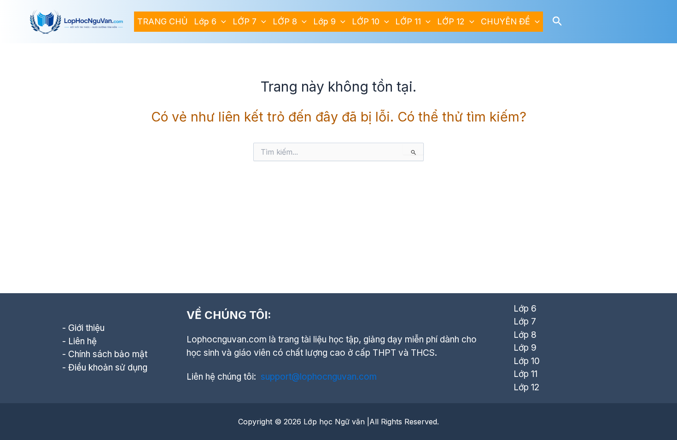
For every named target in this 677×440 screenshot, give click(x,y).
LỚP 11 (408, 21)
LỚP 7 (245, 21)
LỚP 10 (365, 21)
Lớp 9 (324, 21)
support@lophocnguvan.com (319, 376)
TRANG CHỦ (162, 21)
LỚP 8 (285, 21)
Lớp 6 (205, 21)
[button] (221, 22)
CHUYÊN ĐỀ (505, 21)
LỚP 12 (451, 21)
